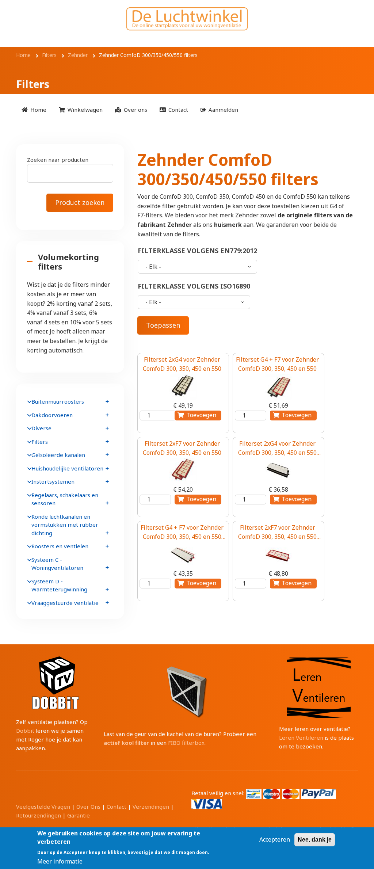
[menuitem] (34, 110)
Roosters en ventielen (59, 546)
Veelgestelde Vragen (43, 806)
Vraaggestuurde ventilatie (65, 602)
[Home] (187, 18)
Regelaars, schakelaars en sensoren (64, 499)
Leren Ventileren (301, 737)
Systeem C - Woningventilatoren (57, 564)
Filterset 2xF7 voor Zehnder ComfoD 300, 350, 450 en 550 (182, 448)
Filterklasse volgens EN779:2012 (197, 250)
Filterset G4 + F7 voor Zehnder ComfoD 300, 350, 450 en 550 (277, 364)
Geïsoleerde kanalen (58, 454)
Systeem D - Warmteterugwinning (59, 585)
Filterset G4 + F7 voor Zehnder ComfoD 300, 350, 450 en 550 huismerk (182, 532)
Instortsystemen (53, 481)
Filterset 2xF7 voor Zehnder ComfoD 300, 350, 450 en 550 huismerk (277, 532)
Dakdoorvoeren (52, 415)
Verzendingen (151, 806)
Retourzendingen (38, 815)
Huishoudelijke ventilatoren (67, 468)
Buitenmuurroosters (57, 401)
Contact (116, 806)
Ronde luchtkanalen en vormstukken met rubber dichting (64, 525)
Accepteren (274, 839)
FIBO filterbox (186, 742)
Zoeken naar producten (57, 159)
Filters (39, 441)
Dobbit (25, 730)
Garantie (78, 815)
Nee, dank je (315, 839)
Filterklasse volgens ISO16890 (194, 286)
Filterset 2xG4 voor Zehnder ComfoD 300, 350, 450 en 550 (182, 364)
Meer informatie (60, 861)
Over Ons (88, 806)
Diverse (41, 428)
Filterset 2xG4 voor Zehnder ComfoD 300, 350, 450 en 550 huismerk (277, 448)
